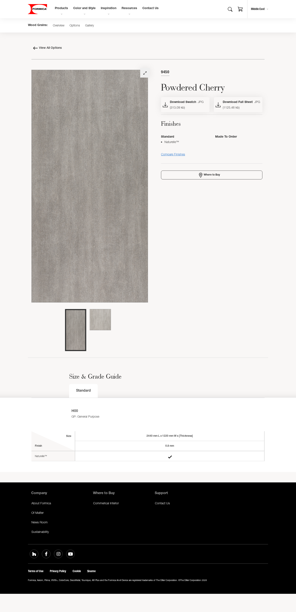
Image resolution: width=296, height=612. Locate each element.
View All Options (50, 48)
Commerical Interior (106, 503)
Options (75, 25)
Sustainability (40, 532)
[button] (240, 10)
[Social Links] (34, 554)
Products (61, 8)
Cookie (77, 571)
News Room (39, 522)
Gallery (89, 25)
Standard (83, 391)
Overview (58, 25)
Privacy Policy (58, 571)
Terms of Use (35, 571)
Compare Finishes (173, 154)
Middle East (258, 9)
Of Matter (37, 512)
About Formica (41, 503)
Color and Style (84, 8)
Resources (129, 8)
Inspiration (108, 8)
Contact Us (150, 8)
